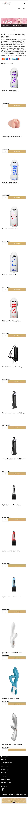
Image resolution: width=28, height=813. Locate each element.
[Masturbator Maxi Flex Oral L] (14, 170)
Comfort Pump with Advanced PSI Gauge (13, 459)
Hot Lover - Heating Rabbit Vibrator (12, 744)
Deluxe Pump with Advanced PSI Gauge (13, 413)
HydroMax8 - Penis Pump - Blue (11, 597)
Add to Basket (17, 105)
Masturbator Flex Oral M (9, 275)
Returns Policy (4, 769)
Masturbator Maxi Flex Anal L (10, 91)
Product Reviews (5, 779)
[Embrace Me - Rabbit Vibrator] (14, 681)
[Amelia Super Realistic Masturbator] (14, 124)
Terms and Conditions (6, 762)
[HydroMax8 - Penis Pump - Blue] (14, 584)
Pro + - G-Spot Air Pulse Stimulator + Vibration (12, 653)
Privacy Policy (4, 766)
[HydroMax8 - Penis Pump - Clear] (14, 492)
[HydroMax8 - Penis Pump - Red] (14, 538)
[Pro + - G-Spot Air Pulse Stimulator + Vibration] (14, 635)
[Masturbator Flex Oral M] (14, 262)
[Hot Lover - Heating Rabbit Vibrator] (14, 727)
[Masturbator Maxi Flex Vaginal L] (14, 308)
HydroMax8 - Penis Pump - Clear (11, 505)
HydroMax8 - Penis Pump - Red (11, 551)
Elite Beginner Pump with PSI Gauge (12, 367)
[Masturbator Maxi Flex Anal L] (14, 77)
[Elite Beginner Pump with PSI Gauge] (14, 354)
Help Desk (3, 776)
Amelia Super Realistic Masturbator (12, 137)
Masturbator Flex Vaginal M (10, 229)
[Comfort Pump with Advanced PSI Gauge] (14, 446)
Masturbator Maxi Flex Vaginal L (11, 321)
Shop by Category (20, 15)
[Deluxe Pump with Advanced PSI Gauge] (14, 400)
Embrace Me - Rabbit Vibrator (10, 698)
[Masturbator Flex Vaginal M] (14, 216)
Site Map (3, 772)
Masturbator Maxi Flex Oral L (10, 183)
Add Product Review (6, 782)
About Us (3, 759)
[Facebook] (3, 789)
